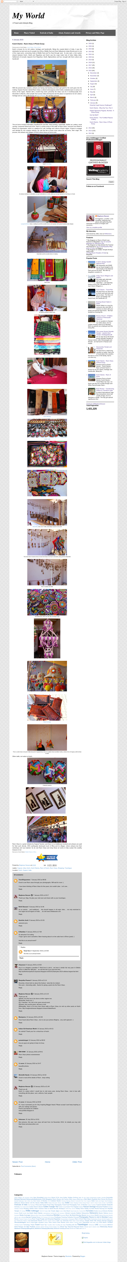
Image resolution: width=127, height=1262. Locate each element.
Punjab (38, 1219)
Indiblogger (35, 1211)
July (91, 86)
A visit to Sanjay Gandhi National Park (103, 262)
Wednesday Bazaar (106, 1226)
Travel (37, 1225)
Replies (23, 947)
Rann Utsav (53, 868)
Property (21, 1219)
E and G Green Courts (96, 1202)
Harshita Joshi (23, 920)
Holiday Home (80, 1208)
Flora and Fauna (41, 1205)
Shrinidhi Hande (24, 1075)
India (24, 868)
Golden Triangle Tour (51, 1207)
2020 (90, 57)
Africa (31, 1197)
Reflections (108, 234)
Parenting (64, 1217)
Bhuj (78, 1199)
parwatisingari (23, 1040)
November (93, 75)
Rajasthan (57, 1219)
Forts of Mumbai (82, 1205)
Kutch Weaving (47, 416)
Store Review (61, 1222)
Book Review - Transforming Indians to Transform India (105, 389)
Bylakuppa (21, 1201)
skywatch (41, 1222)
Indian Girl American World (28, 1028)
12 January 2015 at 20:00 (33, 1102)
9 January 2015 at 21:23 (41, 994)
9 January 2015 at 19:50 (34, 965)
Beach (54, 1199)
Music (67, 1215)
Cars (34, 1201)
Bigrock (82, 1199)
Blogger (82, 1256)
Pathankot (70, 1217)
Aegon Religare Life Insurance (22, 1197)
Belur (70, 1199)
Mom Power (39, 1215)
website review (96, 1226)
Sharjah (87, 1220)
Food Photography (71, 1205)
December (93, 73)
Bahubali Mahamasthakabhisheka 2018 (32, 1199)
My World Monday (75, 1215)
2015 (90, 70)
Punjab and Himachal (47, 1219)
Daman (23, 1203)
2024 (90, 49)
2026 (90, 43)
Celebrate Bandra (56, 1201)
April (91, 94)
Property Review (28, 1219)
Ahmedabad (40, 1197)
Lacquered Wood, (25, 223)
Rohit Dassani (23, 907)
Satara (74, 1220)
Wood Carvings (47, 722)
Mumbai (57, 1215)
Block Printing (47, 355)
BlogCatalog (85, 1233)
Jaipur (58, 1211)
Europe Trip (105, 1202)
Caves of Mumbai (42, 1201)
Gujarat (19, 868)
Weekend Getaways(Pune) (61, 1228)
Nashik (97, 1215)
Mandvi (101, 1213)
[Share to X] (52, 865)
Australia (104, 1197)
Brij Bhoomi (109, 1199)
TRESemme (91, 1224)
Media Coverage (25, 1215)
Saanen (50, 1220)
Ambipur (70, 1197)
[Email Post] (44, 865)
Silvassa (28, 1222)
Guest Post (70, 1206)
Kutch (28, 868)
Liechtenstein (53, 1213)
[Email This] (48, 865)
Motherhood (50, 1215)
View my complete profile (94, 227)
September (94, 81)
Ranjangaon (72, 1219)
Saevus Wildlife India (57, 1220)
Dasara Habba (39, 1203)
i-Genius (23, 1211)
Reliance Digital (27, 1220)
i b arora (21, 1063)
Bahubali (17, 1199)
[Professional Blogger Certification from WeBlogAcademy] (98, 175)
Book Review (101, 1199)
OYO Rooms (51, 1217)
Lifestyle (67, 1213)
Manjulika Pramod (25, 980)
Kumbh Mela (26, 1213)
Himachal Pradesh (102, 1206)
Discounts (54, 1202)
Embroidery (48, 164)
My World (28, 15)
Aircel (49, 1197)
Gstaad (64, 1206)
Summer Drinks (78, 1222)
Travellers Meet (51, 1224)
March (92, 97)
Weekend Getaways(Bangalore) (24, 1228)
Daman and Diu (30, 1203)
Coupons (89, 1201)
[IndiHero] (21, 1251)
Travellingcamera (24, 879)
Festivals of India (46, 33)
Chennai (63, 1201)
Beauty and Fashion (63, 1199)
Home (16, 33)
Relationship (20, 1220)
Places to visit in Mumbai (98, 1217)
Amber (65, 1197)
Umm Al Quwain (103, 1224)
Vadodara (38, 1226)
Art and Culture (86, 1197)
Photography (83, 1217)
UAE (96, 1225)
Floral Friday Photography (54, 1205)
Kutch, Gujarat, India (25, 870)
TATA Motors (103, 1222)
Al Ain (57, 1197)
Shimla (99, 1220)
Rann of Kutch (40, 95)
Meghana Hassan (24, 895)
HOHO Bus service (70, 1208)
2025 (90, 46)
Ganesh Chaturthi (107, 1205)
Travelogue (68, 868)
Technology (26, 1224)
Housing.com (103, 1208)
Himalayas (62, 1208)
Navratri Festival (31, 1217)
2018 (90, 62)
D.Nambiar (22, 932)
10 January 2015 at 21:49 (41, 1086)
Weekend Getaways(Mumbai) (44, 1228)
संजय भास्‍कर (22, 1052)
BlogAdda (94, 1199)
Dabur (93, 1201)
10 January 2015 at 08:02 (37, 1040)
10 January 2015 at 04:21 (45, 1028)
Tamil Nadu (92, 1222)
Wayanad (70, 1226)
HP (20, 1211)
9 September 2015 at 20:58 (40, 951)
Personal (76, 1217)
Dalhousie (17, 1203)
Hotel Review (95, 1208)
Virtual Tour (63, 1226)
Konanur (16, 1213)
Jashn (61, 1211)
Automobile (109, 1197)
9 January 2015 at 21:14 (39, 980)
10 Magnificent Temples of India (96, 253)
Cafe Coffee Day (28, 1201)
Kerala (96, 1211)
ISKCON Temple (44, 1211)
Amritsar (75, 1197)
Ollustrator (68, 1256)
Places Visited (29, 33)
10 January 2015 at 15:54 (38, 1075)
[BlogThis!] (50, 865)
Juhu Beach (66, 1211)
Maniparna (22, 1017)
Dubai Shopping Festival (76, 1202)
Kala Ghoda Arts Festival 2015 (78, 1211)
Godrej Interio (26, 1206)
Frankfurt (93, 1204)
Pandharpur (57, 1217)
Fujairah (98, 1205)
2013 (90, 130)
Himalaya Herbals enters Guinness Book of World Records (41, 1208)
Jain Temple (51, 1211)
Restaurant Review (36, 1220)
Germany (17, 1206)
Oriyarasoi (22, 965)
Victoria (51, 1226)
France (89, 1204)
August (92, 84)
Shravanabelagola (20, 1222)
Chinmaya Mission (70, 1201)
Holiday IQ (87, 1208)
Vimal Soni (27, 951)
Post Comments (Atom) (28, 1166)
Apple (80, 1197)
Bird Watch (87, 1199)
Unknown (22, 1119)
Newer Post (17, 1162)
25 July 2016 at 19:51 (32, 1119)
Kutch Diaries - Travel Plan (104, 289)
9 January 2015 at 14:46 (36, 907)
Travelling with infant (60, 1224)
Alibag (61, 1197)
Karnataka (89, 1211)
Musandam (62, 1215)
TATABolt (110, 1222)
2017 (90, 65)
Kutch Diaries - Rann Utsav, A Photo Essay (105, 361)
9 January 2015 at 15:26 (36, 920)
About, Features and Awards (69, 33)
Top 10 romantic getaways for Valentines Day (98, 242)
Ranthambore (94, 1219)
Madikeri (78, 1213)
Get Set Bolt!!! (94, 115)
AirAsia (46, 1197)
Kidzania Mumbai (108, 1211)
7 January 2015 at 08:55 (38, 879)
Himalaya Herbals (18, 1208)
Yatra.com (79, 1228)
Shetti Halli (93, 1220)
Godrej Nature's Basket (36, 1206)
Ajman (53, 1197)
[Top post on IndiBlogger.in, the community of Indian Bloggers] (47, 862)
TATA (97, 1222)
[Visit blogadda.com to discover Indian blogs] (96, 1242)
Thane (32, 1224)
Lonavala (73, 1213)
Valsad (42, 1226)
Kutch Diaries (35, 868)
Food (64, 1205)
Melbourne (33, 1215)
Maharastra (94, 1213)
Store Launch (53, 1222)
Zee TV (84, 1228)
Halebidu (81, 1206)
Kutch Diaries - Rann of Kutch (34, 47)
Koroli (20, 1213)
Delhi (46, 1203)
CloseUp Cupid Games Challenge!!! (101, 105)
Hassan (86, 1207)
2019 (90, 59)
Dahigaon (110, 1201)
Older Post (77, 1162)
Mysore (84, 1215)
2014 (90, 128)
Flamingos (32, 1204)
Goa (21, 1206)
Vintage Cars (56, 1226)
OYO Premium (44, 1217)
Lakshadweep (46, 1213)
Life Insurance (60, 1213)
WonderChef (73, 1228)
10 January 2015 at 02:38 (34, 1017)
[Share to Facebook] (54, 865)
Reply (20, 889)
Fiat (29, 1204)
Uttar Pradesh (30, 1226)
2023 (90, 51)
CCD (49, 1201)
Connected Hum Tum (80, 1201)
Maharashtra (85, 1213)
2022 (90, 54)
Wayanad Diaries (79, 1226)
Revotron (45, 1220)
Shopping (61, 868)
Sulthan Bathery (70, 1222)
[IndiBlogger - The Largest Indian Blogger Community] (55, 1244)
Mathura (106, 1213)
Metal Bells (35, 526)
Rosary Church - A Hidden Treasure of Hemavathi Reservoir (104, 317)
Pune (33, 1219)
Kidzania (100, 1211)
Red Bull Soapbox (106, 1219)
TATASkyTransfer (18, 1224)
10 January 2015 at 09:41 (35, 1052)
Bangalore (49, 1199)
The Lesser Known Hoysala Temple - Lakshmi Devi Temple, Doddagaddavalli (105, 333)
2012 (90, 133)
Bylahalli (16, 1201)
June (92, 89)
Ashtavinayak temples (95, 1197)
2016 (90, 68)
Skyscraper (34, 1222)
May (91, 92)
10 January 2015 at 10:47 (33, 1063)
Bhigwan (75, 1199)
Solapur (46, 1222)
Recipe (99, 1219)
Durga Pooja (86, 1202)
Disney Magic (61, 1202)
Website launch (88, 1226)
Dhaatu (50, 1202)
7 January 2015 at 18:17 (41, 895)
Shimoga (104, 1220)
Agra (34, 1197)
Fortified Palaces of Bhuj (30, 852)
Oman (38, 1217)
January (93, 103)
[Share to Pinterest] (56, 865)
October (93, 78)
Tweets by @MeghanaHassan (95, 404)
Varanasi (46, 1226)
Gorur (60, 1206)
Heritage (92, 1207)
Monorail (44, 1215)
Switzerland (86, 1222)
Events (111, 1203)
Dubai (67, 1203)
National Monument (103, 1215)
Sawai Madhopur (80, 1220)
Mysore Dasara (90, 1215)
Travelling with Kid (71, 1224)
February (93, 100)
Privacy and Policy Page (95, 33)
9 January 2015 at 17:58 (34, 932)
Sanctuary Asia (67, 1220)
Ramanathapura (65, 1219)
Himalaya (110, 1206)
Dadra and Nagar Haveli (101, 1201)
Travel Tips (43, 1224)
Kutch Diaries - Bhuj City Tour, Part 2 (101, 108)
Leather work (47, 439)
